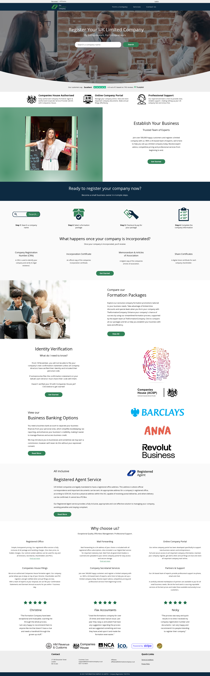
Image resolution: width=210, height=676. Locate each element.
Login (157, 1)
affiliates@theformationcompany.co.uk (123, 662)
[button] (120, 6)
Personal (54, 1)
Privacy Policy (146, 664)
